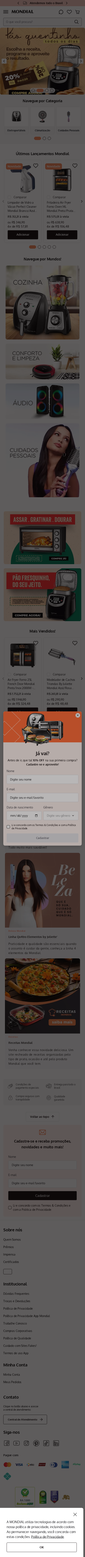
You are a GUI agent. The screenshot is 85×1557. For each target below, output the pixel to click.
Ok (42, 1547)
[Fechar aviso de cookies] (75, 1514)
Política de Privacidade (47, 1537)
